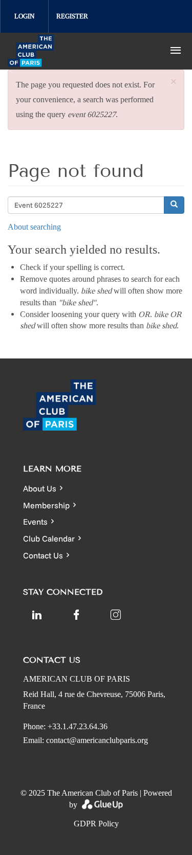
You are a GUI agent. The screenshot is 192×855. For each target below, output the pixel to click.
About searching (34, 227)
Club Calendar (49, 538)
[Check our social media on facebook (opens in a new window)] (76, 614)
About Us (39, 488)
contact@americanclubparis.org (97, 740)
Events (35, 521)
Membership (46, 505)
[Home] (78, 51)
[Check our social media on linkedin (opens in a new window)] (37, 614)
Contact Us (43, 555)
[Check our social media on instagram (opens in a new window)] (115, 614)
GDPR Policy (96, 823)
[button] (173, 82)
